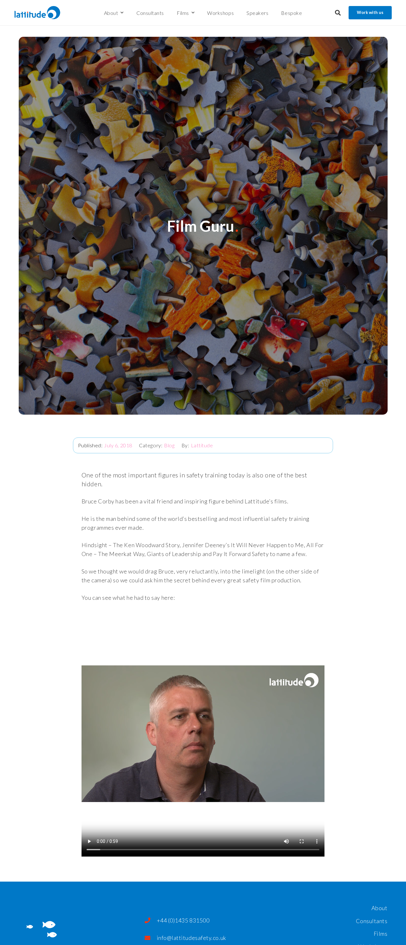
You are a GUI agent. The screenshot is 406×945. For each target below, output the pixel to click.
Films (381, 933)
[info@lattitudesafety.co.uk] (150, 938)
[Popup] (338, 13)
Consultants (372, 920)
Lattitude (202, 445)
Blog (169, 445)
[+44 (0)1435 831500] (150, 920)
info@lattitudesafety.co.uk (191, 937)
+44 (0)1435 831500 (183, 920)
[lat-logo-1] (37, 12)
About (379, 907)
